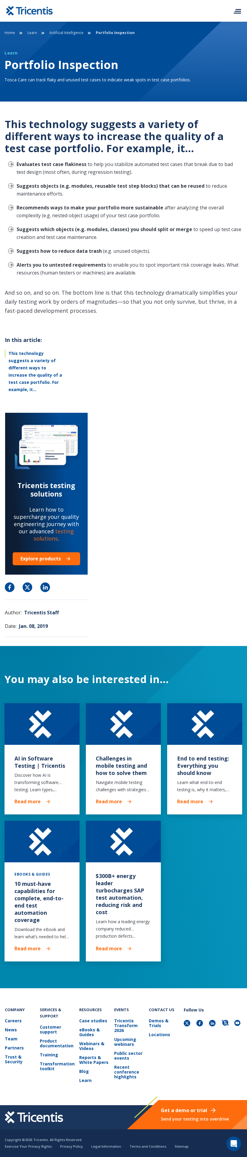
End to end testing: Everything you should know (203, 765)
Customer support (50, 1030)
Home (10, 32)
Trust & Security (14, 1060)
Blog (84, 1071)
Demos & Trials (158, 1023)
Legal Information (106, 1146)
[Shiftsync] (226, 1024)
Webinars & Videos (91, 1046)
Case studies (93, 1021)
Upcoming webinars (125, 1042)
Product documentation (56, 1044)
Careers (13, 1021)
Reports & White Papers (93, 1060)
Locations (159, 1034)
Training (49, 1055)
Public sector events (128, 1056)
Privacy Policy (71, 1146)
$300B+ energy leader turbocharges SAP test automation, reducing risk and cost (120, 894)
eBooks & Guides (89, 1032)
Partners (14, 1048)
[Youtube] (238, 1024)
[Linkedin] (213, 1024)
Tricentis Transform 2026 (126, 1025)
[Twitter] (188, 1024)
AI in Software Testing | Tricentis (39, 762)
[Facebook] (200, 1024)
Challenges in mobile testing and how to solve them (121, 765)
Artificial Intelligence (66, 32)
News (11, 1030)
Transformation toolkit (57, 1066)
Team (11, 1039)
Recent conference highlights (126, 1072)
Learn (32, 32)
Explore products (40, 558)
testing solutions (54, 535)
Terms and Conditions (148, 1146)
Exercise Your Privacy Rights (28, 1146)
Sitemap (182, 1146)
